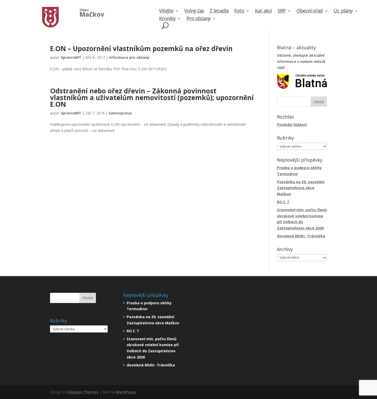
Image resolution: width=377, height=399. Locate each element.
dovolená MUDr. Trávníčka (301, 235)
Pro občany (198, 19)
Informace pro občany (129, 57)
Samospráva (120, 113)
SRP (281, 11)
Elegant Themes (83, 392)
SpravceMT (71, 57)
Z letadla (219, 11)
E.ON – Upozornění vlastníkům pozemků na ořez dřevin (141, 48)
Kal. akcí (263, 11)
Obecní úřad (309, 11)
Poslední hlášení (292, 124)
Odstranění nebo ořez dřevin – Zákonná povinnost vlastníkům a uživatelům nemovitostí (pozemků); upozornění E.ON (152, 97)
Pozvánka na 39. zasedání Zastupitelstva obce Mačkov (300, 188)
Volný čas (194, 11)
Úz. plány (343, 11)
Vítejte (166, 11)
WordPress (126, 392)
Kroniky (167, 19)
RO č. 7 (283, 201)
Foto (239, 11)
